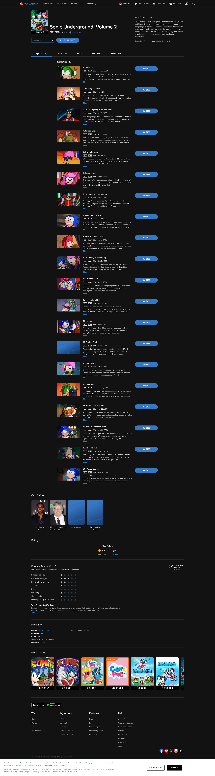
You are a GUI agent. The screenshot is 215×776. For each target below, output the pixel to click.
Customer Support (125, 727)
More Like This (115, 54)
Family (91, 723)
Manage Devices (66, 731)
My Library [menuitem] (91, 3)
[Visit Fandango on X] (171, 751)
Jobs (120, 746)
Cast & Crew (62, 54)
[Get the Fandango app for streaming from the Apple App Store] (38, 705)
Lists (91, 719)
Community (101, 554)
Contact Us (122, 734)
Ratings (79, 54)
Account (63, 723)
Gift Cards (93, 734)
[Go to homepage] (29, 3)
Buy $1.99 (146, 69)
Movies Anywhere (96, 731)
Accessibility (123, 742)
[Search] (193, 3)
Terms (49, 763)
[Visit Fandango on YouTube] (166, 751)
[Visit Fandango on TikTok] (181, 751)
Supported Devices (125, 723)
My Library (64, 719)
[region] (107, 767)
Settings (63, 727)
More (85, 82)
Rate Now (114, 554)
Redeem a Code (66, 734)
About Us (121, 719)
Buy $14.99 (69, 40)
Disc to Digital (94, 727)
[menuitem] (158, 3)
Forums (121, 731)
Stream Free (36, 731)
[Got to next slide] (183, 673)
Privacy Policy (85, 763)
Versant (22, 763)
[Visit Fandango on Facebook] (161, 751)
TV (32, 727)
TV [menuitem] (82, 3)
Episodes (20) (41, 54)
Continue (174, 768)
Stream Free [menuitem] (48, 3)
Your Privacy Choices (156, 768)
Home (33, 719)
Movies (34, 723)
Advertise (121, 738)
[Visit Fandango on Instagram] (176, 751)
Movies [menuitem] (73, 3)
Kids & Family (43, 630)
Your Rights (49, 765)
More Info (96, 54)
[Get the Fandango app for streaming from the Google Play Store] (53, 705)
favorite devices (161, 41)
